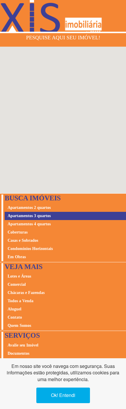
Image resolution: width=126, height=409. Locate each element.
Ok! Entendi (63, 395)
